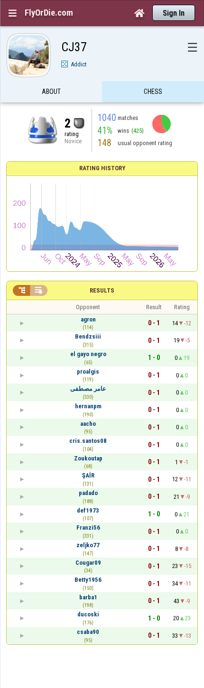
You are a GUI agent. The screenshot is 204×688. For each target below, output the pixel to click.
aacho (88, 423)
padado (88, 492)
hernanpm (88, 406)
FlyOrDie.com (49, 13)
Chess (153, 91)
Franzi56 (88, 527)
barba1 (88, 597)
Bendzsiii (88, 336)
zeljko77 (88, 545)
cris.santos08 (88, 440)
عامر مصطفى (88, 388)
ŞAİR (88, 475)
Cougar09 (88, 562)
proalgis (88, 371)
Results (102, 290)
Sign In (174, 13)
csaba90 (88, 631)
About (51, 91)
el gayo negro (88, 354)
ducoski (88, 614)
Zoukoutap (88, 458)
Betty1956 (88, 579)
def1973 (88, 510)
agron (88, 319)
